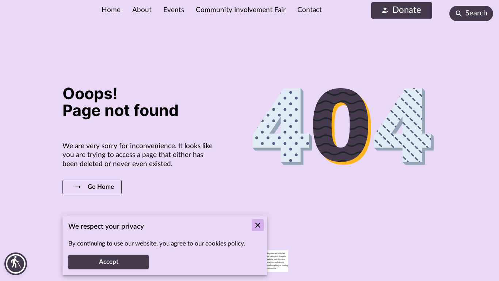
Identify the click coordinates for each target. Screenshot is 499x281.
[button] (16, 264)
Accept (108, 262)
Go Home (101, 187)
